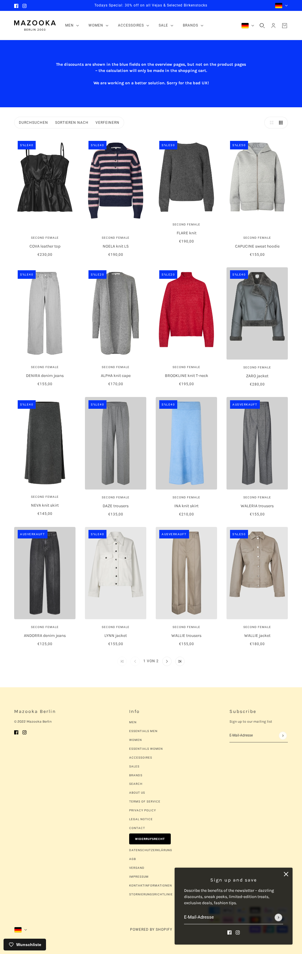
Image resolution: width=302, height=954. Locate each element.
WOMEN (135, 740)
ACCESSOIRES (140, 757)
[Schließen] (286, 874)
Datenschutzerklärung (150, 850)
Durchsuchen (33, 123)
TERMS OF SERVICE (144, 801)
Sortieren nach (71, 123)
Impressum (139, 876)
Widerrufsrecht (150, 839)
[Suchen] (262, 25)
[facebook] (16, 5)
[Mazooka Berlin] (35, 25)
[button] (270, 122)
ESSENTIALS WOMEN (146, 748)
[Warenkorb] (284, 25)
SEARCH (135, 783)
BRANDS (135, 775)
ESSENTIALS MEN (143, 731)
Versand (137, 867)
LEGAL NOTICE (141, 819)
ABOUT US (137, 792)
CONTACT (137, 828)
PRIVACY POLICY (142, 810)
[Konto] (273, 25)
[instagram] (24, 5)
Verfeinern (107, 123)
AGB (132, 859)
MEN (133, 722)
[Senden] (278, 917)
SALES (134, 766)
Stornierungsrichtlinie (151, 894)
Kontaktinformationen (150, 885)
